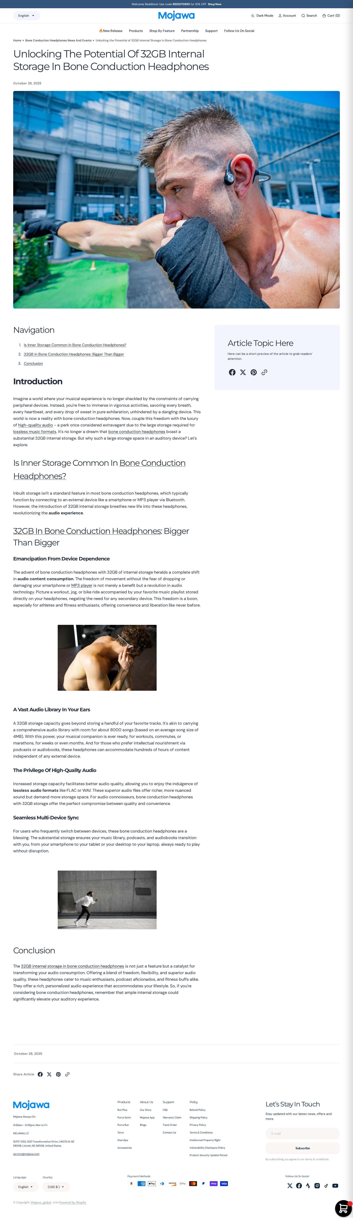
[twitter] (242, 372)
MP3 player (81, 585)
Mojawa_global (41, 1202)
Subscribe (303, 1148)
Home (17, 40)
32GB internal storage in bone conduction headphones (72, 966)
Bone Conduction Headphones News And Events (58, 40)
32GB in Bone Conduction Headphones (87, 531)
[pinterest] (253, 372)
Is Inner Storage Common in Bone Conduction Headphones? (75, 344)
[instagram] (317, 1185)
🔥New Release (110, 31)
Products (136, 31)
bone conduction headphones (136, 431)
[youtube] (335, 1185)
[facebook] (232, 372)
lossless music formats (34, 431)
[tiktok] (326, 1185)
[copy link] (264, 372)
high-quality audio (35, 425)
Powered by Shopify (72, 1202)
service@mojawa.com (26, 1154)
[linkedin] (308, 1185)
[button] (287, 15)
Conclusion (33, 363)
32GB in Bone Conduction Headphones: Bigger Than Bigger (74, 354)
